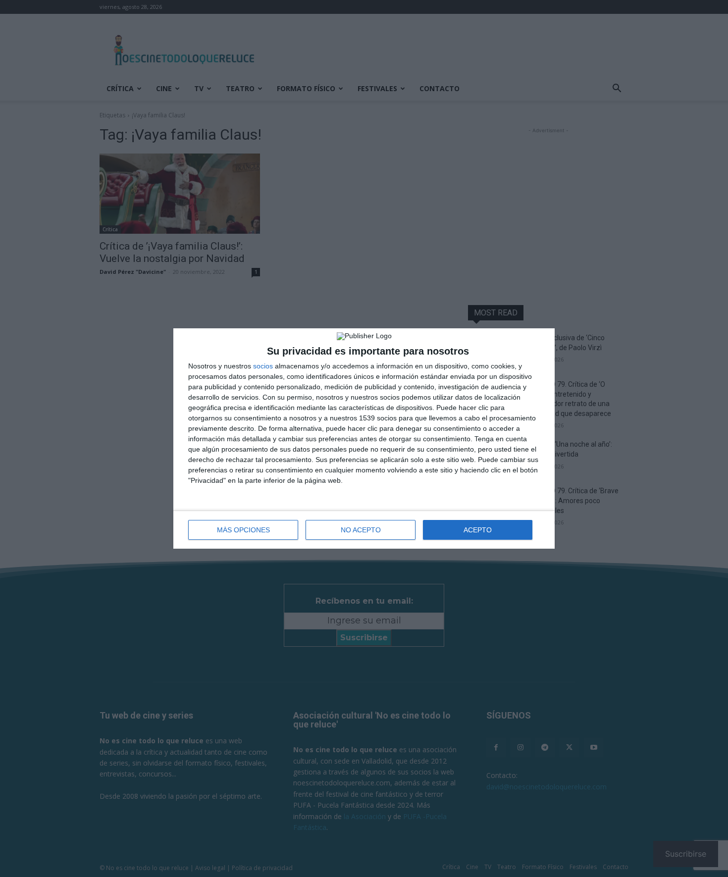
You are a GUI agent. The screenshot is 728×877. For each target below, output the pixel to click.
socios (263, 365)
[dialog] (364, 438)
